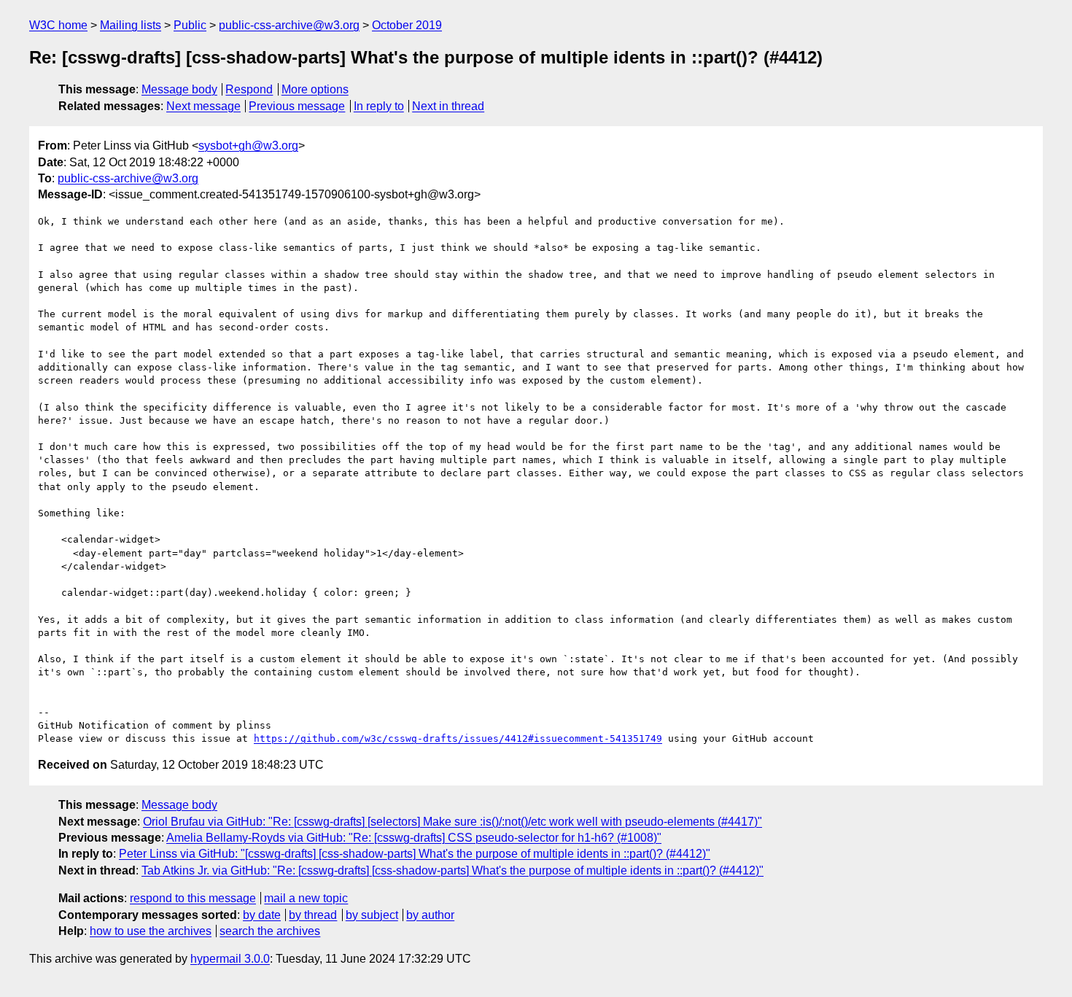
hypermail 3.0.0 (230, 959)
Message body (179, 89)
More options (315, 89)
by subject (372, 915)
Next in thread (448, 106)
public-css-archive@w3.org (289, 25)
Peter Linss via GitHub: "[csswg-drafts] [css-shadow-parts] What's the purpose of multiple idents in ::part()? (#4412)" (414, 853)
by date (262, 915)
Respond (249, 89)
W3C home (58, 25)
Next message (203, 106)
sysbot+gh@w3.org (248, 145)
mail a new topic (306, 898)
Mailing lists (130, 25)
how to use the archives (150, 931)
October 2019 (407, 25)
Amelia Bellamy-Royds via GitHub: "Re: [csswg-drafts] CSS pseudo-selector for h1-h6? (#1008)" (413, 837)
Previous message (297, 106)
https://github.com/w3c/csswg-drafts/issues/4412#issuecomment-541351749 (458, 738)
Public (190, 25)
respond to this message (193, 898)
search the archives (270, 931)
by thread (313, 915)
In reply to (379, 106)
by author (430, 915)
